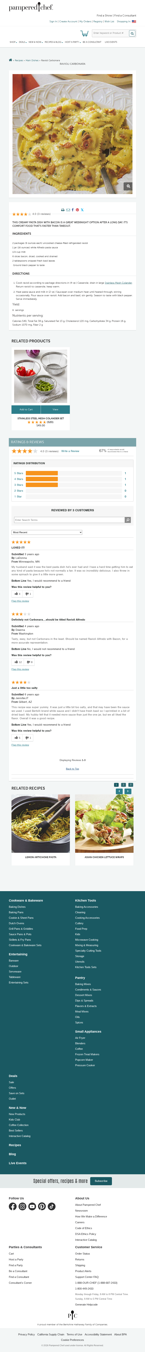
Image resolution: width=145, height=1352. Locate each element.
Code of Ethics (83, 1228)
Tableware (15, 976)
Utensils (80, 961)
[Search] (132, 33)
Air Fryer (80, 1037)
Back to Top (72, 768)
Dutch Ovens (16, 923)
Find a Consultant (19, 1276)
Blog (12, 1154)
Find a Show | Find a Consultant (116, 15)
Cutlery (79, 923)
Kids (77, 934)
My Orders (85, 21)
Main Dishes (32, 60)
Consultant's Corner (20, 1282)
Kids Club (14, 1119)
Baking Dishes (17, 906)
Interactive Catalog (19, 1135)
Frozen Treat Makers (87, 1054)
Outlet (12, 1098)
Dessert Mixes (83, 995)
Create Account (68, 21)
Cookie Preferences (72, 1339)
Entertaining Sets (18, 982)
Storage (79, 956)
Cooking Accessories (87, 917)
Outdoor (13, 966)
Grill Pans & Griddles (21, 928)
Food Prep (81, 928)
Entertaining (18, 954)
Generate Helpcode (86, 1304)
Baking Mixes (83, 984)
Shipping (80, 1265)
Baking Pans (16, 912)
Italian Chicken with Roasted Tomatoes (108, 857)
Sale (11, 1082)
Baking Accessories (86, 906)
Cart (11, 1253)
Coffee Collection (18, 1125)
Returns (79, 1259)
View (55, 409)
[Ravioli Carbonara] (72, 134)
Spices (79, 1022)
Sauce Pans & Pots (20, 934)
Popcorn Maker (84, 1059)
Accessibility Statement (98, 1334)
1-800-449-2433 (84, 1288)
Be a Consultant (92, 42)
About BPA (120, 1334)
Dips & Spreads (84, 1000)
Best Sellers (16, 1130)
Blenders (80, 1043)
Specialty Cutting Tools (88, 950)
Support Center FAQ (87, 1276)
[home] (72, 1315)
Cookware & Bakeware (26, 900)
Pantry (80, 978)
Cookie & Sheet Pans (21, 917)
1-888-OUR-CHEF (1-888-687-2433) (96, 1282)
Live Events (111, 42)
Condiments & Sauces (88, 989)
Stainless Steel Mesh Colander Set (41, 418)
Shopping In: (124, 21)
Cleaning (80, 912)
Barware (14, 960)
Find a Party (16, 1265)
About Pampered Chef (88, 1204)
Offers (12, 1087)
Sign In (53, 21)
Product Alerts (83, 1271)
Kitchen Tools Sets (86, 967)
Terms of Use (74, 1334)
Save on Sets (16, 1093)
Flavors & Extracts (86, 1006)
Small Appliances (88, 1031)
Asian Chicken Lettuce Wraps (44, 857)
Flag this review (20, 601)
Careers (80, 1222)
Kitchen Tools (85, 900)
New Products (17, 1114)
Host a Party (16, 1259)
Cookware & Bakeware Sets (25, 945)
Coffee (79, 1048)
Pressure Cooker (85, 1065)
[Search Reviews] (128, 520)
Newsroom (81, 1210)
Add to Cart (26, 409)
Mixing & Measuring (86, 945)
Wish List (109, 21)
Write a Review (70, 451)
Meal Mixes (82, 1011)
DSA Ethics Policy (85, 1233)
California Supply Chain (50, 1334)
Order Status (82, 1253)
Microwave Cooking (86, 939)
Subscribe (101, 1181)
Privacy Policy (26, 1334)
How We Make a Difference (91, 1216)
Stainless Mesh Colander (118, 283)
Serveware (15, 971)
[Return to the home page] (10, 60)
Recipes (19, 60)
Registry (97, 21)
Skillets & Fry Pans (20, 939)
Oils (77, 1016)
